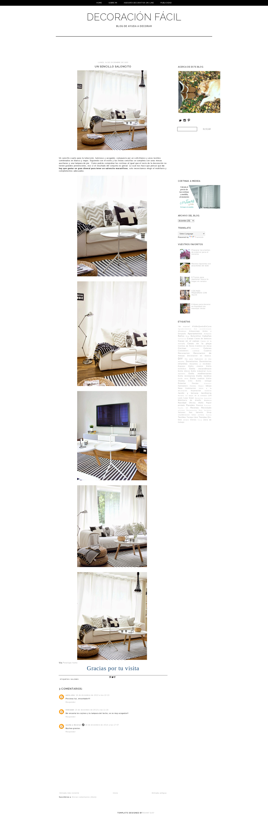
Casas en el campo (188, 341)
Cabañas (206, 336)
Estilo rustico (197, 378)
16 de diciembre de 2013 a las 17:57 (102, 725)
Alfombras (182, 331)
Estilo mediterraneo (200, 373)
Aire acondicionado (202, 329)
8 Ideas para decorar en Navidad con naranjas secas (201, 306)
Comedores (183, 351)
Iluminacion (190, 388)
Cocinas (182, 348)
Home (99, 3)
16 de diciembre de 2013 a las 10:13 (92, 695)
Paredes (190, 405)
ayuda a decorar (73, 725)
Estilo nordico (203, 376)
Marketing (199, 398)
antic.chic (70, 695)
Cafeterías (182, 338)
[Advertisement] (126, 50)
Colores (207, 348)
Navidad (182, 403)
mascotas (207, 398)
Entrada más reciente (69, 793)
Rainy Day (148, 813)
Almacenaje (194, 331)
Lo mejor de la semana (196, 395)
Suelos (208, 415)
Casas (190, 338)
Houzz (201, 386)
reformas (181, 410)
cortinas (196, 351)
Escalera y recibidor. (200, 364)
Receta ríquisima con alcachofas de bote (201, 265)
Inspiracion (196, 391)
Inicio (115, 793)
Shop (209, 412)
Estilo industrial (198, 371)
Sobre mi (113, 3)
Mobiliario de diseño (189, 400)
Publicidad (166, 3)
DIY (180, 358)
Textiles (182, 417)
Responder (71, 702)
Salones (75, 679)
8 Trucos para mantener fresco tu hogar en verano (200, 279)
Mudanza (207, 400)
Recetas (194, 408)
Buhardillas (196, 336)
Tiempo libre (192, 417)
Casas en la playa (199, 343)
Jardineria (206, 393)
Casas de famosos (202, 339)
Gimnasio (207, 383)
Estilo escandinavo (200, 368)
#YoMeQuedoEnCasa (201, 326)
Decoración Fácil (134, 17)
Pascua (199, 405)
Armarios (207, 334)
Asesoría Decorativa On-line (139, 3)
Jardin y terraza (188, 393)
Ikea (180, 388)
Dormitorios (192, 361)
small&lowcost (184, 415)
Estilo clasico (195, 366)
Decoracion (184, 353)
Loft (209, 396)
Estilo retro (183, 378)
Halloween (183, 386)
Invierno (208, 390)
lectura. (181, 395)
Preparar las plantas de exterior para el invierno (201, 252)
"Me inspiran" (184, 326)
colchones (195, 348)
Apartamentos (195, 333)
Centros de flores (186, 346)
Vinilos (193, 420)
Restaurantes (191, 410)
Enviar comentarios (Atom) (84, 797)
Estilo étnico (184, 371)
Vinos (200, 420)
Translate (199, 237)
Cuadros (207, 351)
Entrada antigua (159, 793)
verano (186, 420)
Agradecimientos (184, 329)
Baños (181, 336)
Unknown (70, 710)
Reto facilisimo (205, 410)
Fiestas (195, 383)
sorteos (201, 415)
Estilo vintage (203, 381)
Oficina (192, 403)
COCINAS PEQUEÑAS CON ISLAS (199, 293)
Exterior (182, 383)
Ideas (208, 386)
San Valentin (196, 412)
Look (180, 398)
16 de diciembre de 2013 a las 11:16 (91, 710)
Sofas (194, 415)
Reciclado (206, 408)
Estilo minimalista (186, 376)
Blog (187, 336)
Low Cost (189, 398)
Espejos (181, 366)
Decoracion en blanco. (199, 356)
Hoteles (193, 386)
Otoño (201, 403)
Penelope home (70, 663)
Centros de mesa (203, 346)
